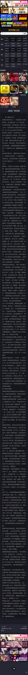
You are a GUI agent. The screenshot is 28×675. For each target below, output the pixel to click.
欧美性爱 (25, 48)
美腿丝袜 (7, 56)
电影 (2, 49)
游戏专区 (25, 38)
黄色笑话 (19, 61)
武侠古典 (25, 59)
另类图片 (25, 56)
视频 (2, 44)
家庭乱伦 (13, 59)
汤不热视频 (25, 64)
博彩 (2, 39)
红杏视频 (7, 66)
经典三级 (13, 50)
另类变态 (25, 50)
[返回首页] (26, 672)
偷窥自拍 (7, 53)
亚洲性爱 (7, 48)
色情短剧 (13, 66)
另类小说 (13, 61)
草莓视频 (19, 64)
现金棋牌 (19, 40)
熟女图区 (19, 56)
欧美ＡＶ (19, 43)
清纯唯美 (13, 56)
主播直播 (19, 45)
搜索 (25, 33)
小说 (2, 60)
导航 (2, 65)
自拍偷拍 (13, 43)
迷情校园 (7, 61)
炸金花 (13, 40)
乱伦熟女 (19, 50)
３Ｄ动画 (25, 43)
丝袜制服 (13, 45)
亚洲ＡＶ (7, 43)
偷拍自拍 (13, 48)
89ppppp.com (14, 30)
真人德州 (13, 38)
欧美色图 (19, 53)
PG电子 (6, 38)
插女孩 (7, 64)
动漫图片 (25, 53)
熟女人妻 (7, 45)
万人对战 (19, 38)
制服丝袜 (7, 50)
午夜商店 (13, 64)
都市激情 (7, 59)
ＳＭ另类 (25, 45)
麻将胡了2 (7, 40)
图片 (2, 54)
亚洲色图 (13, 53)
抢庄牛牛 (25, 40)
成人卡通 (19, 48)
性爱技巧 (25, 61)
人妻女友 (19, 59)
